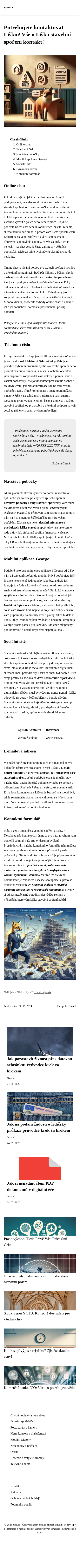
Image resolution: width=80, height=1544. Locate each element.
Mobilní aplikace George (31, 159)
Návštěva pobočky (27, 154)
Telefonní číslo (25, 149)
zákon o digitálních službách (48, 658)
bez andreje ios (31, 570)
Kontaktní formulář (28, 173)
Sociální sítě (23, 164)
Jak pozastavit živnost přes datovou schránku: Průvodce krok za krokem (39, 1065)
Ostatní (72, 1006)
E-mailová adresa (26, 169)
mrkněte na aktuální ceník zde (41, 202)
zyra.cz (8, 7)
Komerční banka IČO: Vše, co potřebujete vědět (39, 1388)
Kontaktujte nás (42, 992)
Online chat (23, 144)
